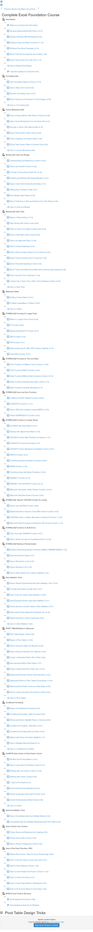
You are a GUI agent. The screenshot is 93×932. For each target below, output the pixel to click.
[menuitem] (1, 5)
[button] (1, 2)
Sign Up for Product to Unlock (46, 925)
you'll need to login (57, 922)
